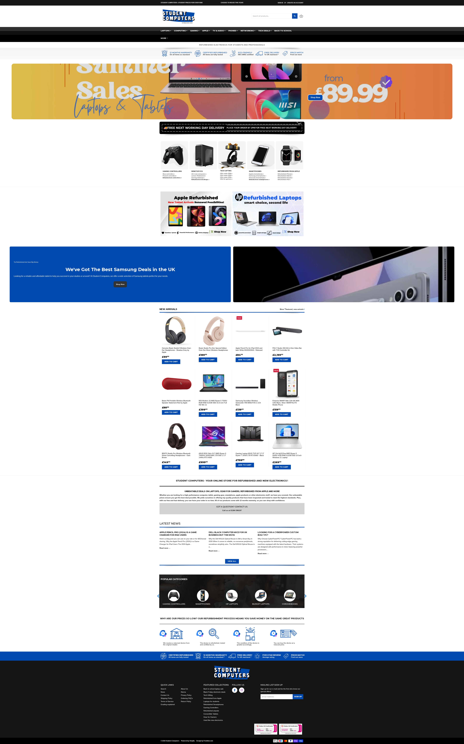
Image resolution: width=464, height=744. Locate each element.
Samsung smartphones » (200, 176)
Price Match (296, 53)
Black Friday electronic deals (214, 692)
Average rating (268, 657)
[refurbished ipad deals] (196, 213)
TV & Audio (218, 31)
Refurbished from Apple (212, 698)
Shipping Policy (166, 698)
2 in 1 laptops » (254, 179)
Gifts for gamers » (169, 179)
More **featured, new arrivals (292, 309)
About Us (184, 689)
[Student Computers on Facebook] (234, 690)
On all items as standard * (214, 657)
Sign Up (298, 696)
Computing (180, 31)
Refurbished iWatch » (227, 176)
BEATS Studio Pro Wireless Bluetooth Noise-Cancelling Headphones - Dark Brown (176, 455)
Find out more (296, 55)
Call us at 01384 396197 (232, 510)
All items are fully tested (213, 55)
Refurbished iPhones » (228, 174)
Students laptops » (255, 174)
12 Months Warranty (181, 53)
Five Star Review (271, 655)
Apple (205, 31)
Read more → (165, 548)
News (163, 692)
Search (163, 689)
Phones (232, 31)
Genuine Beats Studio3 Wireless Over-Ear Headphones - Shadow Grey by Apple (176, 350)
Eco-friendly (245, 53)
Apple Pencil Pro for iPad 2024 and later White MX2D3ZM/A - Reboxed (249, 349)
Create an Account (295, 3)
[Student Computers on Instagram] (241, 690)
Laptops (165, 31)
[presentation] (158, 596)
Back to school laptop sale (213, 689)
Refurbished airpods (211, 711)
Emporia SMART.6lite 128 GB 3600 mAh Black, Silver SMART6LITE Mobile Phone (285, 403)
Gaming (194, 31)
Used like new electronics (213, 720)
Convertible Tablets (210, 714)
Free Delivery (271, 53)
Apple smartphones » (198, 174)
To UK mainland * (271, 55)
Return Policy (186, 701)
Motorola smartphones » (199, 178)
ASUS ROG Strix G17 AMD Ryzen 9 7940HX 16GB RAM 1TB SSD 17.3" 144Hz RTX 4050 (212, 455)
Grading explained (168, 704)
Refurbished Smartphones (213, 704)
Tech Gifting (208, 695)
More (163, 38)
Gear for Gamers (210, 717)
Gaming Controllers (287, 171)
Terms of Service (167, 701)
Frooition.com (208, 741)
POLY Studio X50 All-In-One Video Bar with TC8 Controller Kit (287, 349)
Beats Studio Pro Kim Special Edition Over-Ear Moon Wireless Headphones (213, 349)
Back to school (283, 31)
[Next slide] (301, 161)
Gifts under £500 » (169, 173)
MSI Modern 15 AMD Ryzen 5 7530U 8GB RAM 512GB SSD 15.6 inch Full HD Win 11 (213, 403)
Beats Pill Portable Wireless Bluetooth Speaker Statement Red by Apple (176, 402)
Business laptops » (255, 176)
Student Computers (172, 741)
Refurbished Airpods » (228, 178)
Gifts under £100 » (169, 177)
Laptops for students (211, 701)
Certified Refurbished (215, 53)
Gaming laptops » (255, 177)
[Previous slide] (163, 161)
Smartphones (197, 171)
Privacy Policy (186, 695)
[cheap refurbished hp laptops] (268, 213)
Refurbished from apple (231, 171)
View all (232, 561)
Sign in (280, 3)
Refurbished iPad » (226, 179)
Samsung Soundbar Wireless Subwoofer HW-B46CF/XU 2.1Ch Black (248, 403)
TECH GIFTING (168, 171)
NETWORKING (247, 31)
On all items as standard (180, 55)
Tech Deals (264, 31)
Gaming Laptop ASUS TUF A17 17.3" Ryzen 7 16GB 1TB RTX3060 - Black (250, 454)
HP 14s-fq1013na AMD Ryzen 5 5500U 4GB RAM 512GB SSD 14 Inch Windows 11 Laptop (286, 455)
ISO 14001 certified (246, 55)
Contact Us (165, 695)
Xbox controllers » (284, 174)
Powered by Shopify (188, 741)
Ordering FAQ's (187, 698)
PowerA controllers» (285, 176)
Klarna (183, 692)
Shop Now (315, 97)
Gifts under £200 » (169, 175)
